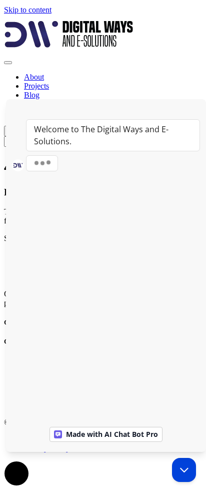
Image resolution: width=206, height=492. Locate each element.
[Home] (69, 51)
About (34, 77)
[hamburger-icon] (8, 62)
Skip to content (28, 10)
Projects (36, 86)
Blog (32, 95)
